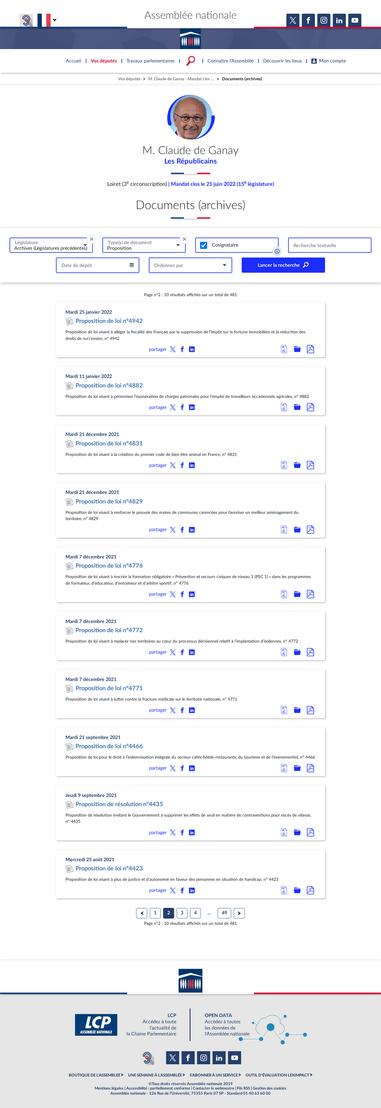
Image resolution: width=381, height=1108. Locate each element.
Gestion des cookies (269, 1088)
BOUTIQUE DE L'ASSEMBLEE (94, 1075)
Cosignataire (225, 245)
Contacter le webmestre (213, 1088)
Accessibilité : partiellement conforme (158, 1088)
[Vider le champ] (91, 239)
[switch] (203, 245)
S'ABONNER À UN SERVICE (214, 1075)
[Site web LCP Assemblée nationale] (130, 1024)
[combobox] (51, 245)
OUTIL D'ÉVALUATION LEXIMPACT (277, 1075)
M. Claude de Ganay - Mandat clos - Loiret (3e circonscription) (182, 79)
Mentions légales (109, 1088)
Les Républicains (190, 161)
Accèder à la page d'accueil (190, 37)
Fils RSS (243, 1088)
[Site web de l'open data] (250, 1024)
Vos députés (129, 79)
